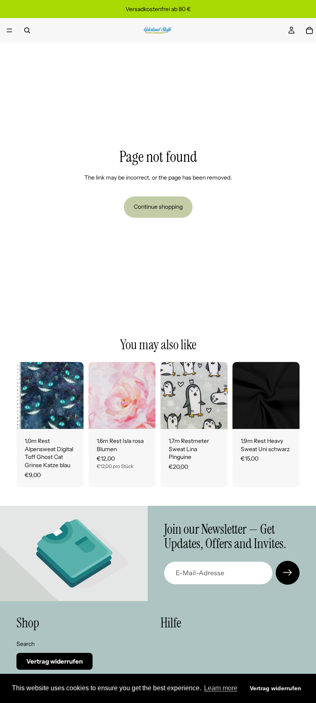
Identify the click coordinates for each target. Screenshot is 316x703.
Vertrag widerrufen (54, 662)
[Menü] (9, 30)
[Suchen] (27, 30)
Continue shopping (158, 206)
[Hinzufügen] (70, 416)
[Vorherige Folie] (97, 396)
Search (25, 644)
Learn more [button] (220, 688)
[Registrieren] (288, 573)
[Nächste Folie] (146, 396)
